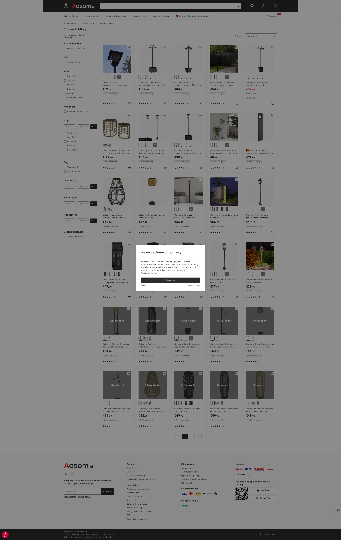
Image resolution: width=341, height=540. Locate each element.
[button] (5, 535)
